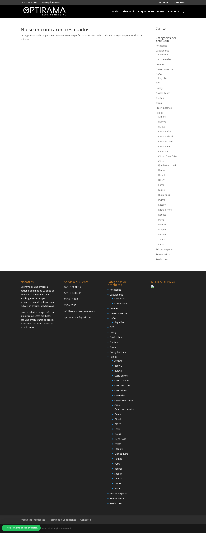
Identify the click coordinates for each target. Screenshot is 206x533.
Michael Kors (165, 209)
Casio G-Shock (165, 136)
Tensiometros (163, 254)
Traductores (162, 259)
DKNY (161, 179)
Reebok (162, 224)
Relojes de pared (164, 249)
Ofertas (160, 97)
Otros (159, 102)
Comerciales (164, 59)
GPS (158, 83)
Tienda (127, 11)
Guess (161, 189)
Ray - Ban (163, 78)
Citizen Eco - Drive (167, 156)
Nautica (162, 214)
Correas (160, 64)
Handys (160, 88)
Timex (161, 239)
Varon (161, 244)
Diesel (161, 175)
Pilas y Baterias (164, 107)
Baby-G (162, 121)
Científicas (163, 54)
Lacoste (162, 204)
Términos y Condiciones (62, 519)
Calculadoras (162, 50)
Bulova (161, 126)
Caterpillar (163, 151)
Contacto (173, 11)
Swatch (162, 234)
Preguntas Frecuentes (151, 11)
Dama (161, 170)
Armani (162, 116)
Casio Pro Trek (166, 141)
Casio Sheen (164, 146)
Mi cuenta (163, 2)
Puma (161, 219)
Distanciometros (164, 69)
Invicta (161, 199)
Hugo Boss (164, 194)
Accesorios (161, 45)
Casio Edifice (164, 131)
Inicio (115, 11)
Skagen (162, 229)
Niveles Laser (163, 92)
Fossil (161, 184)
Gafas (159, 74)
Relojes (160, 112)
